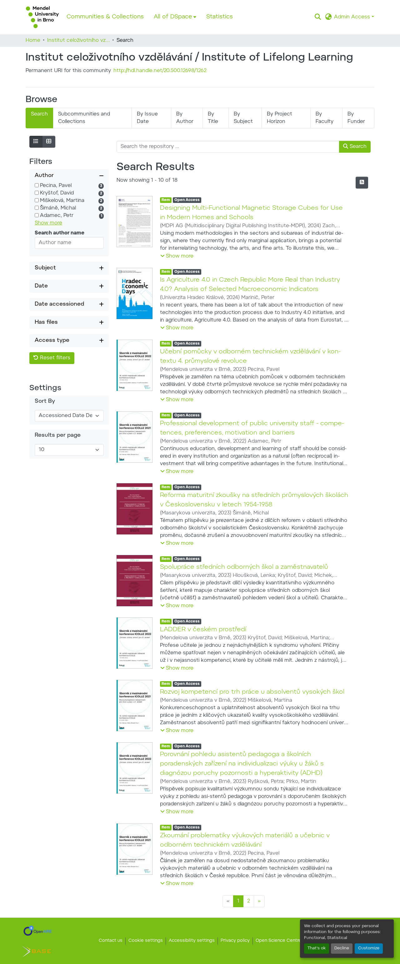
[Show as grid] (48, 142)
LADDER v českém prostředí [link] (203, 630)
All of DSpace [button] (173, 17)
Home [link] (33, 40)
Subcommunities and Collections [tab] (84, 118)
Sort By (45, 401)
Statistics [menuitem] (219, 17)
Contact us (110, 941)
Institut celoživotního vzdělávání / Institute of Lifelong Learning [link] (78, 40)
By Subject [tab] (243, 118)
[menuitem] (175, 17)
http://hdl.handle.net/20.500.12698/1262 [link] (160, 70)
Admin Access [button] (353, 17)
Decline (341, 948)
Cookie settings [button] (145, 941)
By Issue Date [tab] (147, 118)
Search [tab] (39, 114)
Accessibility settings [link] (192, 941)
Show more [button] (48, 223)
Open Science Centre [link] (278, 941)
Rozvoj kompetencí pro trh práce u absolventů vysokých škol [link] (252, 692)
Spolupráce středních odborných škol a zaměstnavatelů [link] (244, 567)
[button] (42, 17)
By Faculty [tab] (324, 118)
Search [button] (357, 146)
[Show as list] (35, 142)
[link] (37, 930)
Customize (368, 948)
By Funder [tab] (356, 118)
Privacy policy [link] (235, 941)
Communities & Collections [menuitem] (105, 17)
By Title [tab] (213, 118)
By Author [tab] (184, 118)
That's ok (317, 948)
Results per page (58, 435)
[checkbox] (37, 185)
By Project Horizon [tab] (279, 118)
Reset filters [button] (54, 358)
